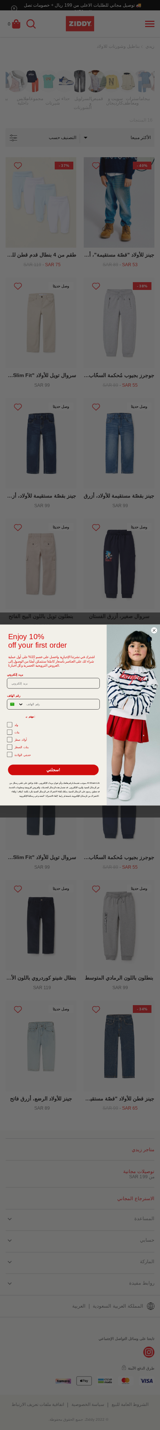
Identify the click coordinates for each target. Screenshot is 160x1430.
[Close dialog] (154, 630)
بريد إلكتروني (15, 674)
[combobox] (15, 704)
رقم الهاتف (13, 695)
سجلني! (53, 769)
